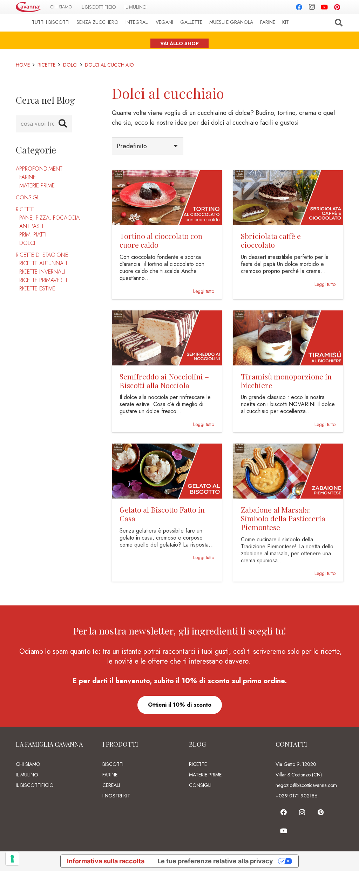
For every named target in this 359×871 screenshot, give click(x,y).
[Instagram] (311, 7)
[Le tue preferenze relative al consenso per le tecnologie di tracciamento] (12, 858)
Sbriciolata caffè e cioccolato (271, 240)
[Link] (28, 7)
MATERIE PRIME (205, 774)
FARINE (109, 774)
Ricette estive (37, 288)
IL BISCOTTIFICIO (35, 785)
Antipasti (31, 226)
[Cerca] (338, 23)
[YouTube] (324, 7)
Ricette (25, 209)
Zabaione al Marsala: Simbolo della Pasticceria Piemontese (283, 518)
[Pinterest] (337, 7)
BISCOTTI (112, 764)
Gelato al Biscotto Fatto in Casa (162, 514)
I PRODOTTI (120, 744)
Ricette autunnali (43, 263)
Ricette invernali (42, 272)
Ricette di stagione (42, 255)
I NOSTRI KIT (116, 795)
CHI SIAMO (28, 764)
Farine (27, 177)
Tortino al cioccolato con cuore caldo (161, 240)
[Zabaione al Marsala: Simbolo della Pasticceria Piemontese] (288, 448)
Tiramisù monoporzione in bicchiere (286, 380)
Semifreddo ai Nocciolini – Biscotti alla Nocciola (164, 380)
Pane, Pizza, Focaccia (49, 218)
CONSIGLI (200, 785)
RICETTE (198, 764)
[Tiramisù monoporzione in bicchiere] (288, 315)
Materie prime (37, 185)
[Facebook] (299, 7)
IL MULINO (27, 774)
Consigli (28, 197)
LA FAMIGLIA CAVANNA (49, 744)
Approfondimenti (39, 169)
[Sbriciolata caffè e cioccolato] (288, 175)
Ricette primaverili (43, 280)
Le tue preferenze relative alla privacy (215, 861)
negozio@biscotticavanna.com (306, 785)
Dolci (27, 243)
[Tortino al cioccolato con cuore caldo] (167, 175)
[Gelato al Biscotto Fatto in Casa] (167, 448)
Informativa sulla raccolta (105, 861)
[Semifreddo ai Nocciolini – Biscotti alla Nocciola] (167, 315)
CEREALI (111, 785)
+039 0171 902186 (297, 795)
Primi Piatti (32, 235)
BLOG (197, 744)
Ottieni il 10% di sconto (179, 705)
